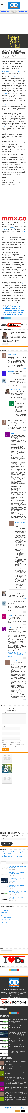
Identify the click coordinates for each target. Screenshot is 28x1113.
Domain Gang (4, 910)
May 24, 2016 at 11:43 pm (20, 662)
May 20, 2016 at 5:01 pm (20, 433)
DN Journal (4, 912)
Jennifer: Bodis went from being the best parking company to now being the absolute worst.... (15, 1063)
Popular (9, 863)
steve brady (11, 371)
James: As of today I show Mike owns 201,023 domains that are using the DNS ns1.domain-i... (16, 1094)
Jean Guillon (11, 592)
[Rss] (10, 970)
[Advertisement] (14, 22)
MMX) (13, 76)
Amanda (10, 615)
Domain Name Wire (6, 917)
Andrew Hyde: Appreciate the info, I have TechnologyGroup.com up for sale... (16, 1088)
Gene (12, 433)
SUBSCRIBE (7, 843)
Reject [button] (22, 1110)
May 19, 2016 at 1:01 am (20, 356)
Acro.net (3, 908)
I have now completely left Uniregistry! (12, 856)
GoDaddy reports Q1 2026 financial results (16, 898)
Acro (9, 379)
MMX (21, 284)
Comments (16, 863)
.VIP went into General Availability (11, 71)
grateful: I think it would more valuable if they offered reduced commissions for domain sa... (15, 1084)
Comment (5, 712)
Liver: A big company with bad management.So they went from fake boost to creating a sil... (14, 1079)
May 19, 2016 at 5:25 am (20, 379)
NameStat (4, 93)
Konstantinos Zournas (7, 55)
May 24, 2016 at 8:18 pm (20, 627)
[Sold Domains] (14, 325)
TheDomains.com (5, 919)
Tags (22, 863)
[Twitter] (12, 970)
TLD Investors (4, 922)
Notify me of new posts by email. (11, 746)
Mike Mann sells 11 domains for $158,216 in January (17, 892)
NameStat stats (6, 105)
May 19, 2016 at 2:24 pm (20, 420)
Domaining (4, 915)
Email (3, 731)
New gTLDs (13, 56)
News (17, 56)
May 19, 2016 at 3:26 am (20, 371)
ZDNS (23, 231)
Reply (25, 368)
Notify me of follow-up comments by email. (14, 744)
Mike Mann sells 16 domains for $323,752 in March (17, 873)
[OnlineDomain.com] (14, 5)
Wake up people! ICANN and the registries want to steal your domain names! (14, 852)
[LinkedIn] (15, 970)
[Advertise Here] (14, 11)
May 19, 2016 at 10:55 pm (20, 601)
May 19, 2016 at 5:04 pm (20, 593)
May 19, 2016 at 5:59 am (20, 391)
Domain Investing (5, 921)
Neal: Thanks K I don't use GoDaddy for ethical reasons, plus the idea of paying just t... (15, 1099)
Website (4, 736)
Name (4, 726)
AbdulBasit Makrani (6, 914)
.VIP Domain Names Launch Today (12, 314)
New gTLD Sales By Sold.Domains (11, 855)
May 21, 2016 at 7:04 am (20, 615)
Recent (3, 863)
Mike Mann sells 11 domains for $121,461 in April (17, 866)
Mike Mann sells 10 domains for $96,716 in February (17, 886)
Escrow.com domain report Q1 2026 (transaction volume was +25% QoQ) (17, 880)
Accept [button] (17, 1110)
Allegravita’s (5, 236)
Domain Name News (6, 56)
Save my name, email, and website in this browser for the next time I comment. (13, 741)
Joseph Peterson (12, 354)
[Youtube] (18, 970)
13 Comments (5, 57)
